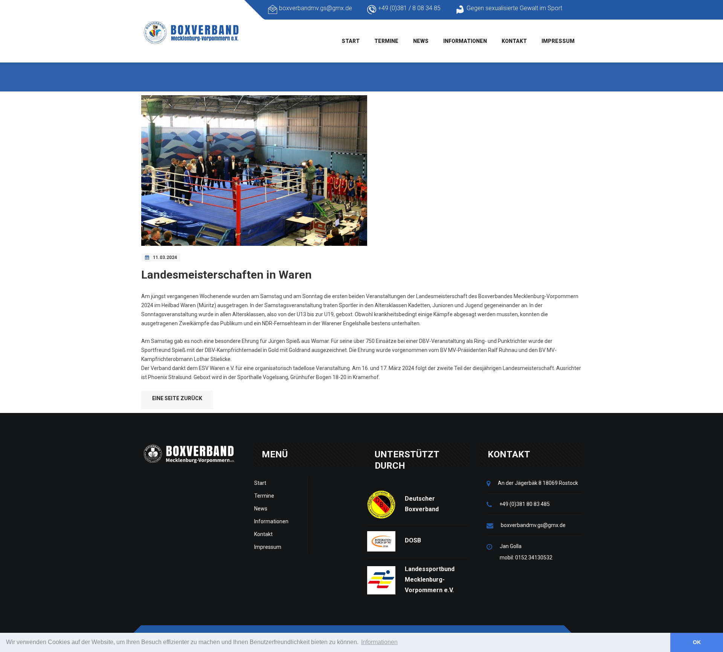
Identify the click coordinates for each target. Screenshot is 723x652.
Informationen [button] (379, 642)
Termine (386, 41)
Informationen (465, 41)
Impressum (558, 41)
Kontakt (514, 41)
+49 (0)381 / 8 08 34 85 (409, 8)
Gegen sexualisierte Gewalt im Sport (514, 8)
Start (351, 41)
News (421, 41)
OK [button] (697, 642)
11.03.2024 (165, 257)
